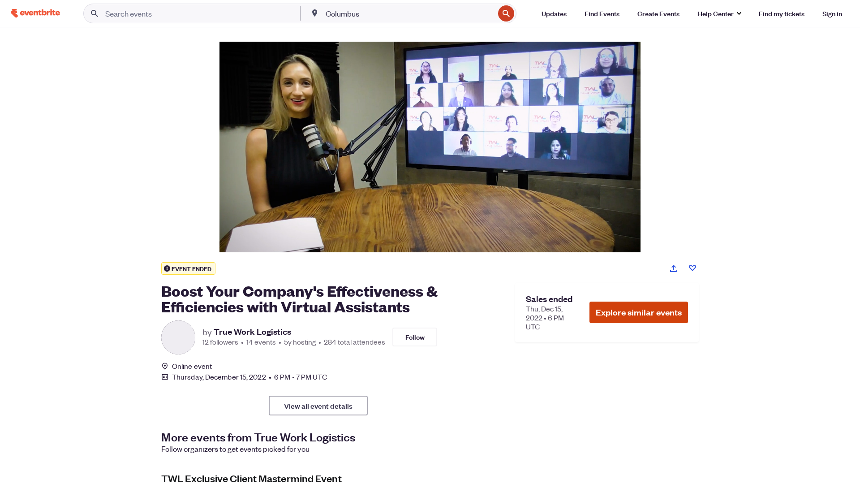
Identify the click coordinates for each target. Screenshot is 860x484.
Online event (192, 366)
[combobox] (409, 13)
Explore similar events (639, 312)
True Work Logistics (252, 332)
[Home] (35, 13)
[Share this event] (674, 268)
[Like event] (692, 268)
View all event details (318, 406)
